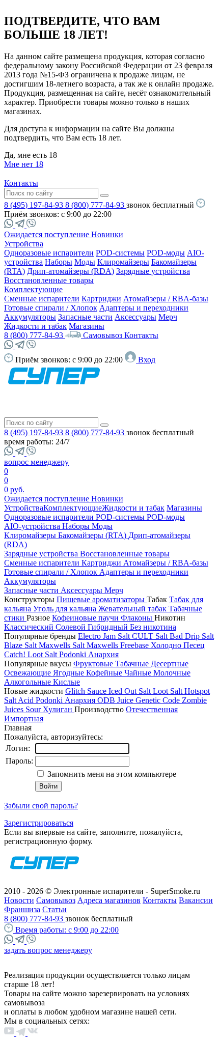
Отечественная (152, 709)
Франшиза (22, 909)
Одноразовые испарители (49, 252)
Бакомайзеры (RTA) (93, 535)
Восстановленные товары (49, 280)
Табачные (133, 663)
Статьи (54, 909)
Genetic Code (158, 700)
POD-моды (166, 252)
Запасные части (85, 317)
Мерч (167, 317)
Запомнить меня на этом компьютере (110, 774)
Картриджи (101, 298)
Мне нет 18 (23, 164)
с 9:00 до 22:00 (67, 929)
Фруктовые (94, 663)
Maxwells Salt (63, 645)
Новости (19, 900)
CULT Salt (151, 636)
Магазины (86, 326)
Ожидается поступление (47, 234)
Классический (30, 627)
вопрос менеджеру (36, 462)
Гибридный (109, 627)
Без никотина (153, 627)
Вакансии (196, 900)
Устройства (23, 243)
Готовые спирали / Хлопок (50, 307)
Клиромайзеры (123, 262)
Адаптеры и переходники (143, 307)
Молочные (171, 672)
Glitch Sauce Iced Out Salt (109, 691)
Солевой (72, 627)
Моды (84, 262)
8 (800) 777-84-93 (95, 205)
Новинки (107, 234)
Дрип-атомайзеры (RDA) (70, 271)
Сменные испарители (41, 298)
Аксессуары (135, 317)
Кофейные (105, 672)
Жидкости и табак (35, 326)
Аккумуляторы (30, 317)
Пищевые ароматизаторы (102, 599)
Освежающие (28, 672)
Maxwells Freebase (119, 645)
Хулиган (58, 709)
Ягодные (69, 672)
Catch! (16, 654)
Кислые (66, 682)
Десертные (169, 663)
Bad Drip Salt (192, 636)
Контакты (21, 183)
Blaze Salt (21, 645)
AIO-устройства (33, 526)
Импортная (23, 718)
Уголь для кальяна (65, 608)
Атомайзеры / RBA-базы (165, 298)
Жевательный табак (133, 608)
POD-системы (120, 252)
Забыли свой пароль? (41, 805)
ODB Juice (116, 700)
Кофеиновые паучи (86, 617)
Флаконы (137, 617)
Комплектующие (33, 289)
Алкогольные (28, 682)
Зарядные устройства (153, 271)
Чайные (138, 672)
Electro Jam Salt (105, 636)
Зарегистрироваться (38, 823)
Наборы (58, 262)
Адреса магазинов (109, 900)
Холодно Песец (178, 645)
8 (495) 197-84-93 (34, 205)
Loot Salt (43, 654)
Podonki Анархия (89, 654)
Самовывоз (103, 335)
